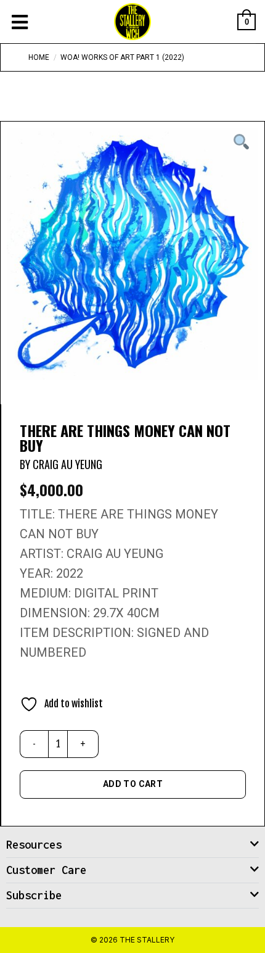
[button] (132, 845)
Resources (34, 844)
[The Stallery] (132, 21)
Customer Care (46, 870)
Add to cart (133, 784)
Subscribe (34, 895)
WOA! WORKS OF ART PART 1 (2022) (122, 57)
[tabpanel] (132, 254)
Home (38, 57)
